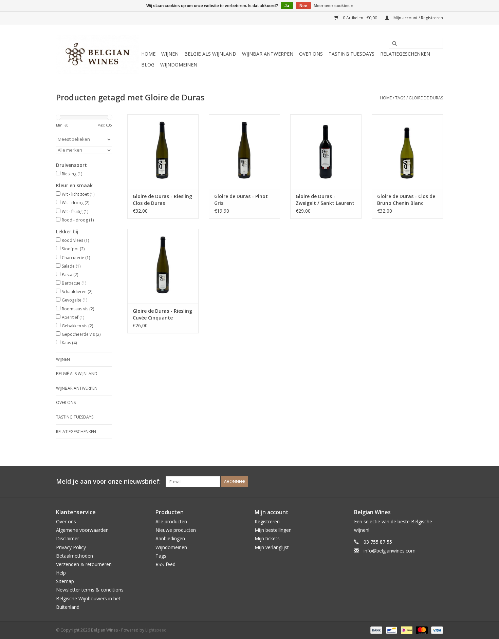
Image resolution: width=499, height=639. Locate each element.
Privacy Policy (71, 547)
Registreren (267, 521)
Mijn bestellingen (273, 530)
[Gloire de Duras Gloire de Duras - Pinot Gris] (244, 151)
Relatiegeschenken (405, 54)
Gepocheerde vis (81, 334)
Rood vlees (75, 240)
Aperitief (73, 317)
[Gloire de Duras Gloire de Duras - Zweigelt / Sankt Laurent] (326, 151)
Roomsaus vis (78, 309)
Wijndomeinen (178, 64)
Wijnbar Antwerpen (267, 54)
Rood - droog (78, 220)
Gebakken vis (77, 326)
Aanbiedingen (170, 538)
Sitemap (65, 581)
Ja (286, 5)
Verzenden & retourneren (84, 564)
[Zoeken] (392, 44)
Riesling (72, 174)
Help (61, 572)
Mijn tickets (267, 538)
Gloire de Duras (426, 98)
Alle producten (171, 521)
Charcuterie (76, 257)
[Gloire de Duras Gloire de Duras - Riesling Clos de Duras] (163, 151)
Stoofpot (73, 249)
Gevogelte (74, 300)
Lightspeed (156, 630)
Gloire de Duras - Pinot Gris (241, 199)
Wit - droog (75, 203)
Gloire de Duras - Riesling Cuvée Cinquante (162, 314)
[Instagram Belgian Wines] (437, 481)
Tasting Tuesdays (351, 54)
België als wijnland (210, 54)
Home (148, 54)
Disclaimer (67, 538)
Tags (400, 98)
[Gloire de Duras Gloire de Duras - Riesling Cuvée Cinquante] (163, 266)
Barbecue (74, 283)
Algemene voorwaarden (82, 530)
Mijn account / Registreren (417, 18)
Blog (147, 64)
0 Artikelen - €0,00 (360, 18)
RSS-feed (165, 564)
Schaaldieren (77, 291)
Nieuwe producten (175, 530)
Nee (303, 5)
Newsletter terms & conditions (90, 589)
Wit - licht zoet (78, 194)
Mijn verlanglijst (272, 547)
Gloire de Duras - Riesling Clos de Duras (162, 199)
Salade (71, 266)
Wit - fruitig (75, 211)
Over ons (311, 54)
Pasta (70, 274)
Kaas (69, 343)
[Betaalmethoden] (375, 630)
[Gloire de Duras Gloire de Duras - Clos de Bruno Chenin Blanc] (407, 151)
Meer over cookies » (333, 5)
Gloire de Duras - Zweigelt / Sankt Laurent (325, 199)
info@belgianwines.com (389, 550)
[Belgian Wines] (97, 54)
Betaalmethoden (74, 556)
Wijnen (170, 54)
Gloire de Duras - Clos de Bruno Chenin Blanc (406, 199)
